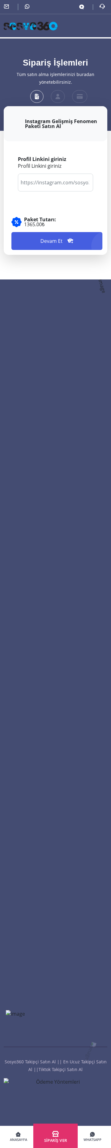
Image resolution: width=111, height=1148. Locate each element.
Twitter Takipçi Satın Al (27, 476)
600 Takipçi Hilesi (22, 563)
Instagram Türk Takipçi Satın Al (36, 438)
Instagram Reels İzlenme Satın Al (38, 872)
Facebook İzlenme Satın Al (31, 921)
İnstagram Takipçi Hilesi (28, 551)
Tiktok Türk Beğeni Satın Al (32, 667)
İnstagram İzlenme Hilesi (30, 1059)
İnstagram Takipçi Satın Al (31, 538)
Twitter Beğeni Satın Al (27, 742)
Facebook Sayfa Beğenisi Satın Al (38, 717)
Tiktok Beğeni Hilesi (24, 842)
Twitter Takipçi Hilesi (25, 600)
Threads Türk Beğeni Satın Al (34, 692)
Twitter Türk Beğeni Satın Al (33, 804)
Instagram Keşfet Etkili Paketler (36, 1009)
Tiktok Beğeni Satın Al (27, 655)
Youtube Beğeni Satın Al (29, 705)
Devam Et (51, 241)
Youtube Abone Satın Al (29, 575)
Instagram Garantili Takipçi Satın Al (40, 451)
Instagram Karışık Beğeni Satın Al (38, 792)
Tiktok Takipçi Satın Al (26, 513)
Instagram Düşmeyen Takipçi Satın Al (43, 426)
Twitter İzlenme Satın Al (29, 909)
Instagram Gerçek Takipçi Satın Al (39, 463)
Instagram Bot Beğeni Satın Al (35, 767)
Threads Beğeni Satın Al (29, 680)
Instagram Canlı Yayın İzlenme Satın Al (44, 971)
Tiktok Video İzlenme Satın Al (34, 934)
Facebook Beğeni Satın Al (30, 730)
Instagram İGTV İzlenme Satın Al (37, 896)
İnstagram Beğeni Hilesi (29, 829)
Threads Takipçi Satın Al (28, 526)
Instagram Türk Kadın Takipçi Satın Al (43, 501)
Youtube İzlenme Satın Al (30, 946)
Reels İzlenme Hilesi (25, 1034)
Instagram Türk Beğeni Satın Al (36, 780)
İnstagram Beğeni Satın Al (31, 817)
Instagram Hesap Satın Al (30, 1021)
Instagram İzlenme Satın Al (32, 959)
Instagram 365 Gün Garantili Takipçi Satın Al (50, 488)
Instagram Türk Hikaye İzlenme (36, 884)
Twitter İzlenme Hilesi (26, 1046)
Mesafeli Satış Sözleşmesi (30, 625)
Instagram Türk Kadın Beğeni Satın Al (43, 755)
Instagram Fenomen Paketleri (35, 996)
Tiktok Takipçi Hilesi (24, 588)
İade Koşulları (18, 613)
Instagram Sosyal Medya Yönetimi (40, 984)
